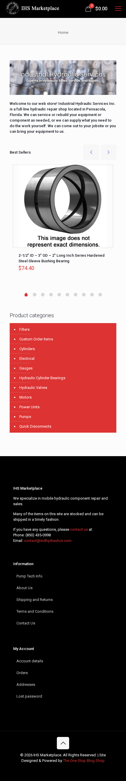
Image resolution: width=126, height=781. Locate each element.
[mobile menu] (118, 9)
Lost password (29, 696)
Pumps (25, 416)
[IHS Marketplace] (32, 9)
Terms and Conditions (34, 611)
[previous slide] (91, 152)
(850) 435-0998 (38, 535)
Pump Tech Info (29, 576)
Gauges (26, 368)
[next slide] (108, 152)
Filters (24, 329)
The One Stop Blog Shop (84, 760)
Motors (25, 397)
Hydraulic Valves (33, 387)
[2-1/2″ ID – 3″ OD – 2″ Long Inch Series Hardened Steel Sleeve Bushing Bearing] (63, 206)
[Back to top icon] (63, 743)
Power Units (29, 407)
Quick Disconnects (35, 426)
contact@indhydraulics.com (47, 540)
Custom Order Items (36, 339)
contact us (79, 529)
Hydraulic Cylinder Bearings (42, 378)
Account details (29, 661)
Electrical (27, 358)
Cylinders (27, 349)
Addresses (25, 684)
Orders (22, 673)
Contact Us (25, 623)
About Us (24, 588)
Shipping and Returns (34, 599)
